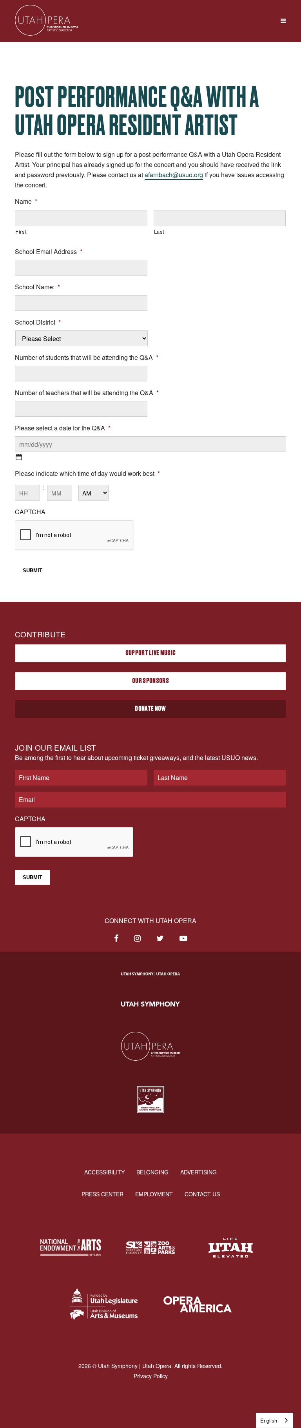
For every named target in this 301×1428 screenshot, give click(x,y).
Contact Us (202, 1194)
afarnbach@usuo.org (174, 174)
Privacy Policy (151, 1376)
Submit (32, 570)
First (21, 231)
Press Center (102, 1194)
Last (159, 231)
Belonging (152, 1172)
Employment (154, 1194)
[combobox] (274, 1420)
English (268, 1420)
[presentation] (74, 535)
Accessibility (104, 1172)
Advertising (198, 1172)
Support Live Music (150, 653)
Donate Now (150, 709)
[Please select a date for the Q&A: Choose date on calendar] (19, 457)
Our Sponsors (150, 681)
